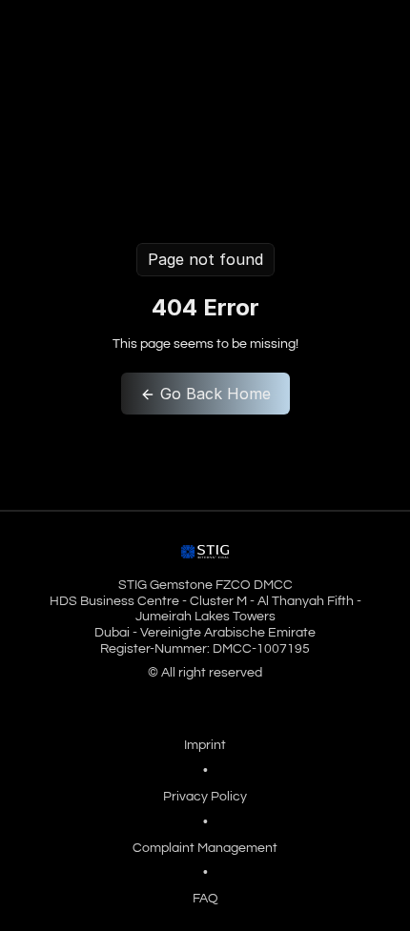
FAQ (205, 898)
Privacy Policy (205, 796)
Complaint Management (205, 848)
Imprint (205, 745)
